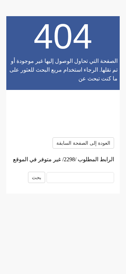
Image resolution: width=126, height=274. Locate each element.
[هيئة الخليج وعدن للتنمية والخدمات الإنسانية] (63, 113)
